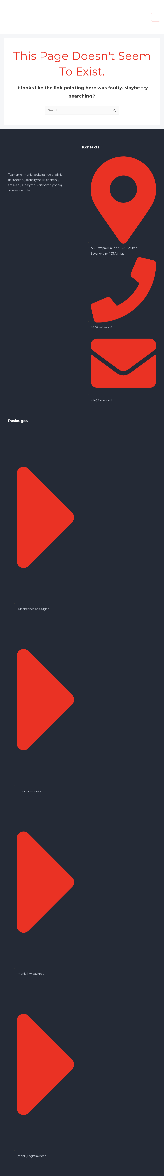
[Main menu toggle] (155, 17)
